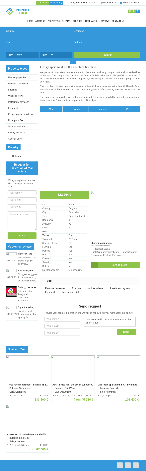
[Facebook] (120, 465)
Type (8, 42)
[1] (106, 50)
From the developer (55, 288)
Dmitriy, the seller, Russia (27, 287)
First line (76, 288)
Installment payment (120, 288)
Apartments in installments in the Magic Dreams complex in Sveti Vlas (27, 434)
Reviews (105, 21)
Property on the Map (59, 21)
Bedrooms (79, 42)
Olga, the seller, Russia (26, 307)
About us (40, 21)
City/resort (79, 31)
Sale (71, 216)
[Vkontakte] (128, 465)
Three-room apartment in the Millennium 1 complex (27, 384)
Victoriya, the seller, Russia (25, 253)
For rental (50, 292)
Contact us (118, 21)
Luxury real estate (71, 292)
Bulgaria (73, 208)
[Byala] (106, 38)
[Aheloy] (106, 35)
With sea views (95, 288)
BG (130, 11)
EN (138, 11)
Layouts (76, 109)
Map (51, 109)
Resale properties (17, 77)
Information (91, 21)
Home (30, 21)
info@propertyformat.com (82, 2)
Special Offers (15, 139)
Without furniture (16, 126)
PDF (128, 109)
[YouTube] (136, 465)
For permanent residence (21, 114)
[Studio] (106, 46)
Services (77, 21)
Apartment (79, 216)
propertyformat (108, 2)
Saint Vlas (74, 212)
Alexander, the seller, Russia (25, 270)
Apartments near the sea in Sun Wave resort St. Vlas (73, 384)
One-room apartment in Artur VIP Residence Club (118, 384)
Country (10, 31)
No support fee (15, 120)
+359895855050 (101, 249)
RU (134, 11)
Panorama (103, 109)
